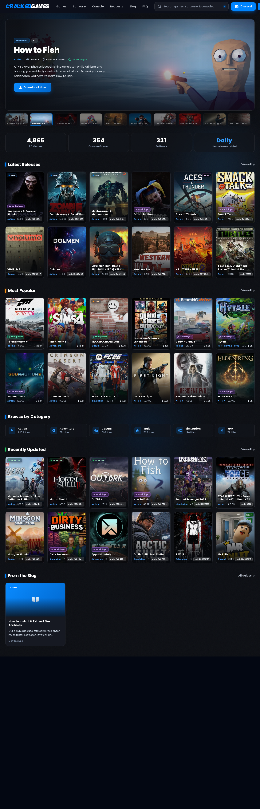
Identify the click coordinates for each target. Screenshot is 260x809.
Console (98, 6)
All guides (245, 575)
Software (79, 6)
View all (246, 164)
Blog (133, 6)
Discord (246, 6)
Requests (116, 6)
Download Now (35, 87)
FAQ (145, 6)
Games (61, 6)
